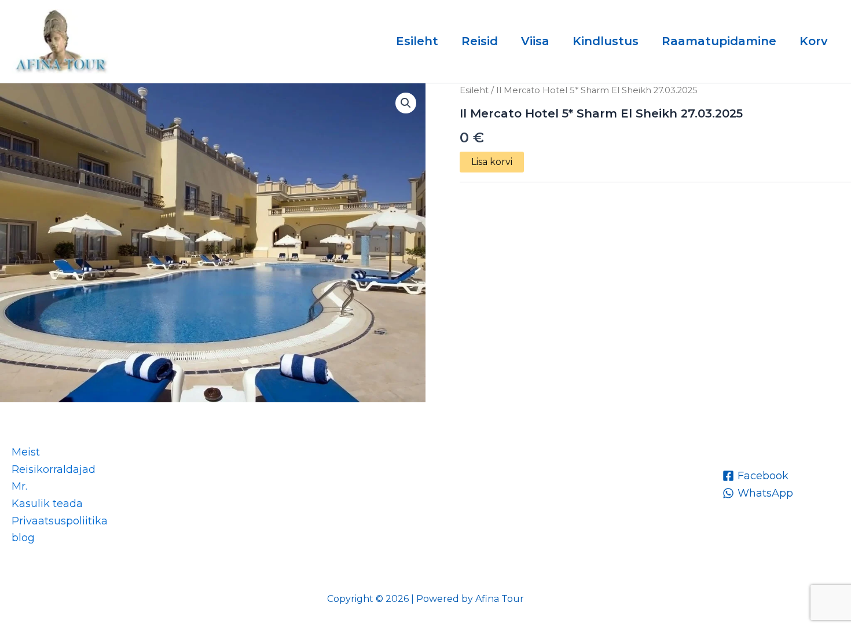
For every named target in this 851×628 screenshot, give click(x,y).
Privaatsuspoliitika (60, 521)
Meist (26, 452)
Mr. (19, 486)
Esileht (417, 41)
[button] (405, 103)
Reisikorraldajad (54, 469)
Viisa (535, 41)
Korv (813, 41)
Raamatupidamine (719, 41)
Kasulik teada (47, 503)
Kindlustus (606, 41)
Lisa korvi (491, 161)
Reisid (479, 41)
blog (23, 537)
